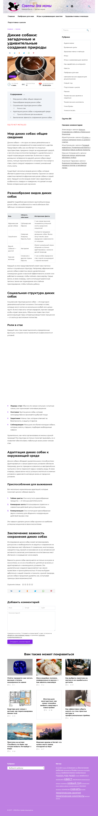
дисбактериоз (80, 773)
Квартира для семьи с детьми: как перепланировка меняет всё (20, 711)
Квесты (67, 68)
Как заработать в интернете (74, 64)
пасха (57, 786)
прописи (82, 786)
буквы (74, 770)
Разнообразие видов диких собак (27, 102)
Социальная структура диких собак (27, 105)
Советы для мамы (36, 5)
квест (68, 779)
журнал (77, 775)
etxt (77, 768)
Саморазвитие (67, 770)
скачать (75, 789)
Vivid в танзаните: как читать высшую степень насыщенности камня (20, 680)
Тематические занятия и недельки (73, 97)
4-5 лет (59, 768)
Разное (12, 76)
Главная (11, 16)
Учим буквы (68, 106)
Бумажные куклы (70, 47)
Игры (66, 56)
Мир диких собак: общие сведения (27, 99)
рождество (66, 789)
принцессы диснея (74, 786)
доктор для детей (65, 775)
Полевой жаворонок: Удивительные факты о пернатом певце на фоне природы (76, 147)
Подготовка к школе (17, 22)
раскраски (58, 789)
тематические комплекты (70, 796)
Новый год (68, 83)
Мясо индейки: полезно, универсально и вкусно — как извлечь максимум (47, 680)
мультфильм (64, 783)
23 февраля (71, 768)
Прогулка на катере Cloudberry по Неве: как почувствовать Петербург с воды (19, 745)
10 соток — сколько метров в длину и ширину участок (76, 140)
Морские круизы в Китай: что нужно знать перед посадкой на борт (49, 744)
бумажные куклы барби (83, 770)
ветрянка (58, 772)
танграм (83, 789)
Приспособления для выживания (29, 114)
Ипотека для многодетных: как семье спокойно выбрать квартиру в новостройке (49, 703)
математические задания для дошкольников (75, 78)
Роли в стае (21, 108)
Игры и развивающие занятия (49, 16)
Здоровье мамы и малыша (76, 16)
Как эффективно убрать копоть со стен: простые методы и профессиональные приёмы (77, 712)
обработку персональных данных (18, 635)
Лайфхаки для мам (26, 16)
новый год (74, 783)
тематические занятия (68, 792)
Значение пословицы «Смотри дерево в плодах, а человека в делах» (74, 165)
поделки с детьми (64, 786)
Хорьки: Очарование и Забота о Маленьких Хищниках (76, 132)
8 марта (65, 768)
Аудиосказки (69, 43)
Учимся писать (69, 110)
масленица (77, 779)
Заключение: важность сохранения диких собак (32, 117)
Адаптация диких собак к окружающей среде (31, 111)
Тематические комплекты (74, 102)
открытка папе (85, 783)
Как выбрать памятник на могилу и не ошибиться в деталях (76, 680)
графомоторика (68, 773)
